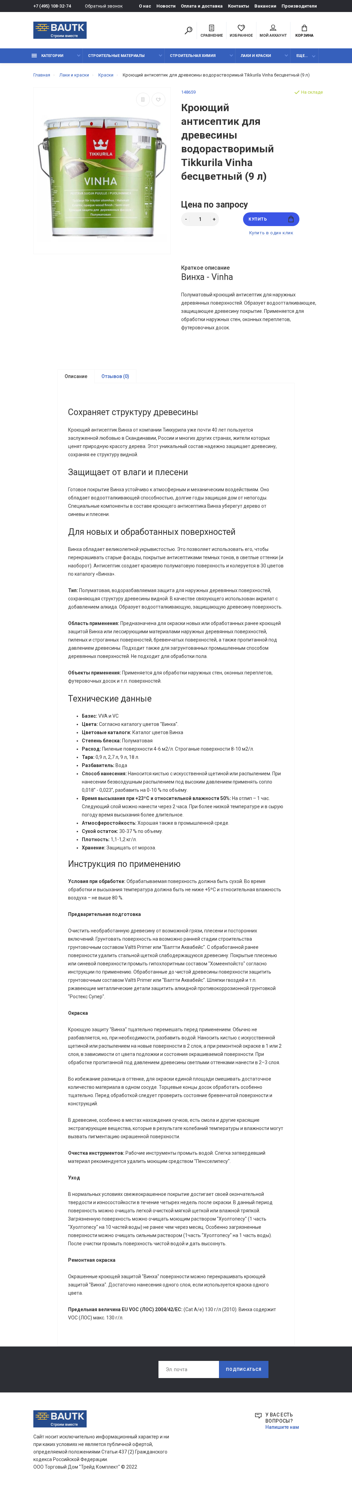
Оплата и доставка (202, 6)
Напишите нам (282, 1427)
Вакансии (265, 6)
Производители (299, 6)
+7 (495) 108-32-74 (52, 6)
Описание (76, 376)
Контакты (238, 6)
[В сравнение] (143, 99)
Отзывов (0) (115, 376)
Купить (258, 219)
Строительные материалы (116, 56)
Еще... (302, 56)
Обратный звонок (104, 6)
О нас (145, 6)
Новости (166, 6)
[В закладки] (158, 99)
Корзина (304, 35)
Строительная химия (193, 56)
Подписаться (244, 1369)
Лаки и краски (256, 56)
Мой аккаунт (273, 35)
